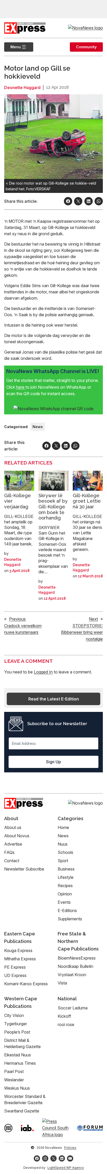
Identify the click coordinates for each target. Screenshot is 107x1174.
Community (86, 47)
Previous (17, 619)
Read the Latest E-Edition (53, 698)
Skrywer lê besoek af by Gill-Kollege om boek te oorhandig (53, 507)
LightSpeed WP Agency (66, 1168)
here (20, 387)
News (37, 426)
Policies (70, 1148)
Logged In (43, 671)
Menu (12, 47)
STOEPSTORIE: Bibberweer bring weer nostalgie (82, 632)
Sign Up (53, 761)
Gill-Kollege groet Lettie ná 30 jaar (87, 501)
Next (93, 619)
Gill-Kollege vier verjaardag (17, 501)
